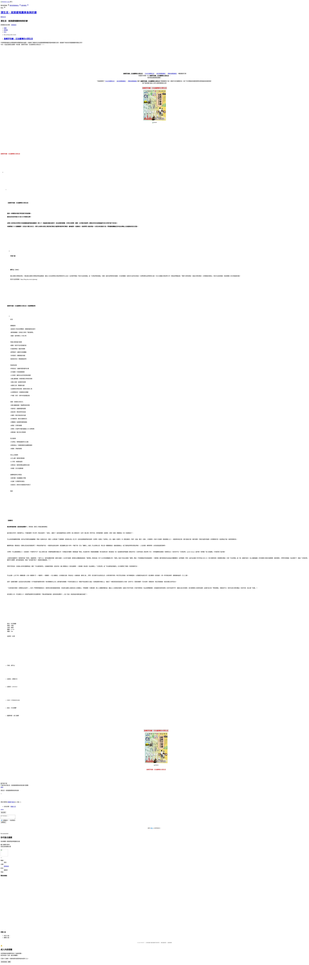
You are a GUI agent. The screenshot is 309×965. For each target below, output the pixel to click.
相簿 (5, 28)
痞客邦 (10, 802)
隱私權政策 (163, 942)
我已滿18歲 (4, 961)
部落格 (6, 30)
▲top (2, 809)
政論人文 (13, 806)
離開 (9, 961)
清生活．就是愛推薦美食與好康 (19, 12)
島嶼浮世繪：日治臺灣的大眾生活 (18, 39)
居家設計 (13, 25)
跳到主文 (3, 17)
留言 (13, 802)
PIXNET (142, 942)
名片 (5, 32)
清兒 (2, 787)
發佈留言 (3, 822)
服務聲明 (170, 942)
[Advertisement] (154, 59)
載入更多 (3, 812)
